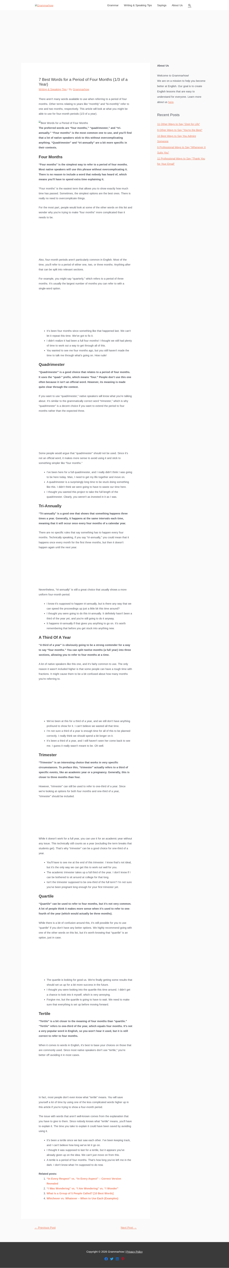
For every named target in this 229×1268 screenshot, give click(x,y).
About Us (177, 5)
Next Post (129, 1227)
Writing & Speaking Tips (138, 5)
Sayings (161, 5)
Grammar (113, 5)
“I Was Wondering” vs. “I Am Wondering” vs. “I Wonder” (82, 1188)
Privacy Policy (134, 1251)
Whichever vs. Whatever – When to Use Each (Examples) (82, 1198)
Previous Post (45, 1227)
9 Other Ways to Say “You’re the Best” (179, 130)
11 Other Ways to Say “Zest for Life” (178, 124)
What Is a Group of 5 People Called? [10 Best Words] (80, 1193)
